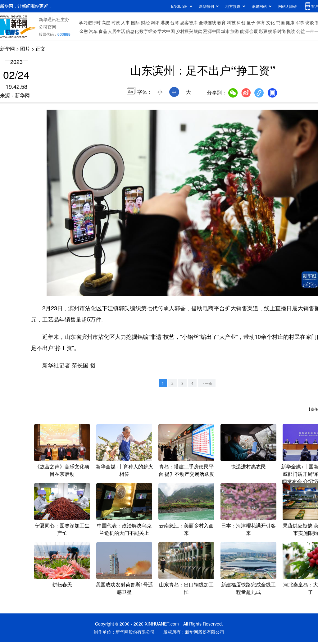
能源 (244, 31)
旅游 (234, 31)
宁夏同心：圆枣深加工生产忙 (62, 529)
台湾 (174, 22)
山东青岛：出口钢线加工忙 (186, 588)
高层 (106, 22)
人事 (125, 22)
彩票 (263, 31)
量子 (251, 22)
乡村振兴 (184, 31)
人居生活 (116, 31)
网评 (155, 22)
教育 (221, 22)
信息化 (132, 31)
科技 (231, 22)
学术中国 (166, 31)
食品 (102, 31)
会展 (253, 31)
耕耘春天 (62, 584)
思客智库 (189, 22)
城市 (225, 31)
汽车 (93, 31)
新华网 (7, 48)
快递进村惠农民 (248, 466)
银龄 (198, 31)
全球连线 (207, 22)
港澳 (165, 22)
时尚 (281, 31)
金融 (84, 31)
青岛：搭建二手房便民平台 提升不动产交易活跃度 (186, 470)
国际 (135, 22)
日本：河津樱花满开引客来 (248, 529)
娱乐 (272, 31)
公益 (300, 31)
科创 (241, 22)
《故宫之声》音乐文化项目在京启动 (62, 470)
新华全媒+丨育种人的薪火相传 (124, 470)
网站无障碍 (287, 6)
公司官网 (47, 27)
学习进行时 (90, 22)
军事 (300, 22)
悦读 (291, 31)
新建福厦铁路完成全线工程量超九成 (248, 588)
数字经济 (148, 31)
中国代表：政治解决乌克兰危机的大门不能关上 (124, 529)
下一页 (206, 383)
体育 (261, 22)
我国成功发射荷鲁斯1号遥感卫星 (124, 588)
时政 (115, 22)
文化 (270, 22)
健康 (290, 22)
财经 (145, 22)
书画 (280, 22)
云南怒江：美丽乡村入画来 (186, 529)
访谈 (309, 22)
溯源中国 (211, 31)
